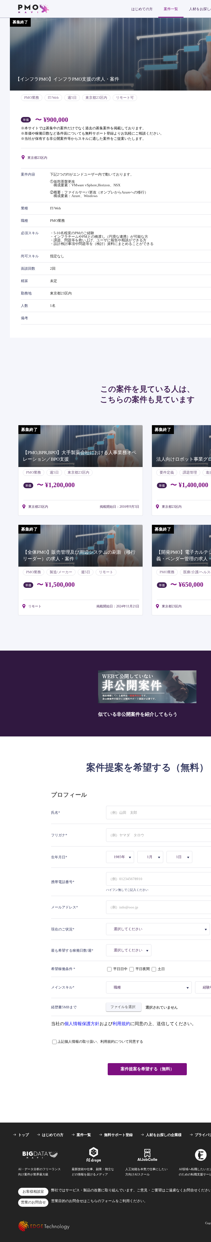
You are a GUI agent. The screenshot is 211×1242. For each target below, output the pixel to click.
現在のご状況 (62, 929)
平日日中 (120, 969)
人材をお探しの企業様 (164, 1135)
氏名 (54, 812)
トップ (23, 1135)
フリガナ (58, 835)
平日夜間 (143, 969)
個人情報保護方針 (81, 1023)
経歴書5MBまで (64, 1007)
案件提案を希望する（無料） (147, 1069)
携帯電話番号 (62, 882)
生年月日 (58, 857)
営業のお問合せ (33, 1202)
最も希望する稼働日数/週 (71, 950)
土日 (161, 969)
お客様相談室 (33, 1192)
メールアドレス (63, 907)
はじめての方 (142, 9)
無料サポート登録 (118, 1135)
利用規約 (121, 1023)
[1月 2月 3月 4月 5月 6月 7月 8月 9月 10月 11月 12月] (151, 857)
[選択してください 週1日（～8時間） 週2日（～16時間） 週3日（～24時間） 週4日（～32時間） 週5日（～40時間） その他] (130, 950)
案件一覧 (171, 9)
